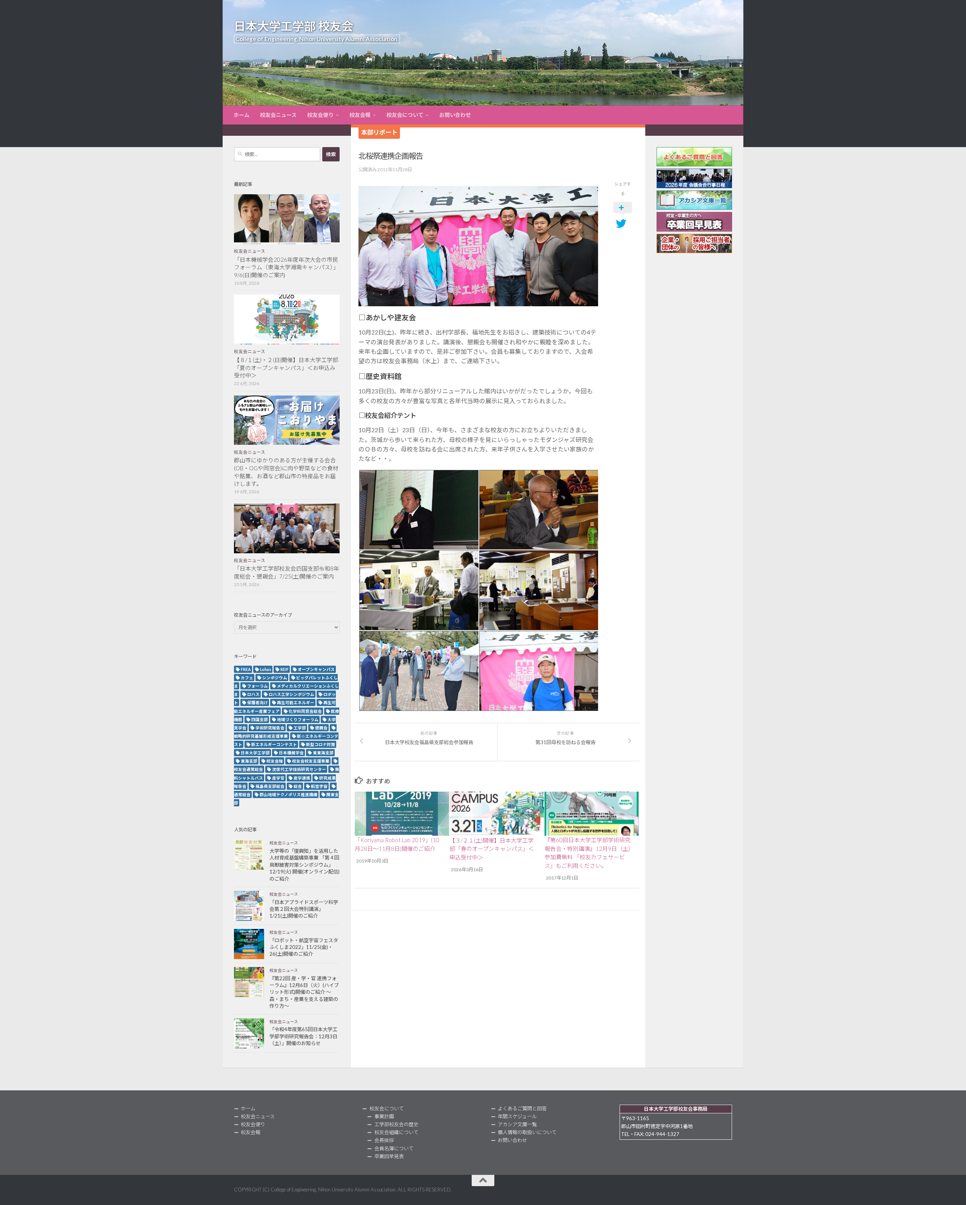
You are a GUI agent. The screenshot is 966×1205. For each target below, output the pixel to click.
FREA (246, 669)
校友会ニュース (278, 115)
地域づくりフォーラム (297, 719)
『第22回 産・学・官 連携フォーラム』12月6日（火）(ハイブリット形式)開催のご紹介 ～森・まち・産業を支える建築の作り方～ (304, 992)
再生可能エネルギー (295, 702)
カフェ (247, 677)
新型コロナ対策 (320, 744)
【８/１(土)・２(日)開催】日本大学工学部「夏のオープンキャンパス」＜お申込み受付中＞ (286, 367)
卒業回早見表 (389, 1156)
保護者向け (257, 702)
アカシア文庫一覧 (517, 1124)
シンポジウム (274, 677)
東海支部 (249, 760)
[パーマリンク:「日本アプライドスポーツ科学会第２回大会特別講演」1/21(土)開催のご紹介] (249, 906)
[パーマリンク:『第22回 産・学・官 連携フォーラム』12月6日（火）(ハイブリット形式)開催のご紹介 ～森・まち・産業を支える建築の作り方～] (249, 982)
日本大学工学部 (255, 752)
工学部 (300, 727)
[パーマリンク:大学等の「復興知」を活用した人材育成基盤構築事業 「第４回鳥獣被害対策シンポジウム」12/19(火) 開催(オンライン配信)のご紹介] (249, 855)
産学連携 (302, 777)
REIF (284, 669)
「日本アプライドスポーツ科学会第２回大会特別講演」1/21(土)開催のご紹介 (303, 909)
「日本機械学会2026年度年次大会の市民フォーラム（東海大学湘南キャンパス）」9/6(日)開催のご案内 (286, 267)
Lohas (265, 669)
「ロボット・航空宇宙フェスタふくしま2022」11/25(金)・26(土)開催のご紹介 (303, 947)
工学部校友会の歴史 (396, 1124)
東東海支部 (323, 752)
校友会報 (360, 115)
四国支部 (259, 719)
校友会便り (320, 115)
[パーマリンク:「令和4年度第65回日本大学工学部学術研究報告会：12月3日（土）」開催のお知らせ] (249, 1033)
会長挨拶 (384, 1140)
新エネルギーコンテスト (274, 744)
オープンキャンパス (316, 669)
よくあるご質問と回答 (522, 1108)
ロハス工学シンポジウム (291, 694)
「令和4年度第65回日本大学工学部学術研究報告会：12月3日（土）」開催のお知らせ (303, 1036)
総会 (298, 786)
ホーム (241, 115)
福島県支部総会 (270, 786)
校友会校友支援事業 (310, 760)
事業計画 (384, 1116)
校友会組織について (396, 1132)
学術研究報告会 (270, 727)
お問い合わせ (455, 115)
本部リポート (379, 132)
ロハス (253, 694)
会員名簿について (394, 1148)
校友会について (404, 115)
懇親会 (321, 727)
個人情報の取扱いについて (527, 1132)
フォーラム (257, 685)
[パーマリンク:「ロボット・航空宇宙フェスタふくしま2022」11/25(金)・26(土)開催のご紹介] (249, 944)
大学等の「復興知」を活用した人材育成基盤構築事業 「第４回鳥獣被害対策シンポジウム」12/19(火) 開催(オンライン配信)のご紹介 (304, 865)
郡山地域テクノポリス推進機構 (288, 794)
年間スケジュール (517, 1116)
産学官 (278, 777)
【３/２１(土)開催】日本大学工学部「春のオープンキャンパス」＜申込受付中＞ (491, 849)
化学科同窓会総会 (305, 711)
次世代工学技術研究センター (299, 769)
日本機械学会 (291, 752)
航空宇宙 (319, 786)
